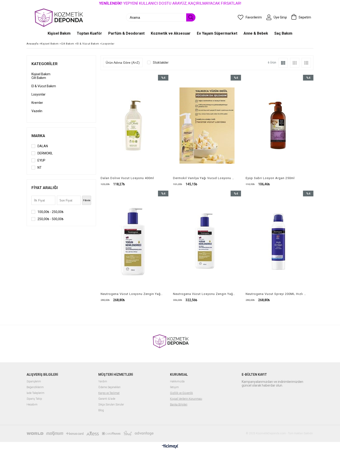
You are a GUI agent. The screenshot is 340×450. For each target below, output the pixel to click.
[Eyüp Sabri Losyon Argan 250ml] (279, 125)
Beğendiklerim (35, 387)
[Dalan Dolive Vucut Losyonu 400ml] (134, 125)
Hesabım (32, 404)
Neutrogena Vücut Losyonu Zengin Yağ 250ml (132, 294)
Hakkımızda (177, 381)
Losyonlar (38, 94)
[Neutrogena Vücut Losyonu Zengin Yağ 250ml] (134, 241)
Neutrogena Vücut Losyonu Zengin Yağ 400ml (204, 294)
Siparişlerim (34, 381)
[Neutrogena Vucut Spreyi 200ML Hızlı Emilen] (279, 241)
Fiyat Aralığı (44, 187)
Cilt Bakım (38, 78)
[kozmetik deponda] (58, 17)
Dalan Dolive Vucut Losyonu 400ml (127, 178)
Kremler (37, 103)
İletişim (174, 387)
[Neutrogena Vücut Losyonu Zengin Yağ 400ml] (207, 241)
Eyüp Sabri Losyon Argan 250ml (270, 178)
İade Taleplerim (35, 393)
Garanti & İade (106, 398)
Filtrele (86, 200)
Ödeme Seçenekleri (109, 387)
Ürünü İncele (151, 130)
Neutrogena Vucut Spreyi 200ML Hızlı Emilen (277, 294)
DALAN (42, 146)
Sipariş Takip (34, 398)
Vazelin (36, 111)
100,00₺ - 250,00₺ (50, 212)
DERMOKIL (45, 153)
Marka (38, 135)
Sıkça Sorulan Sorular (111, 404)
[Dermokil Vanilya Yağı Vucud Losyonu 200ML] (207, 125)
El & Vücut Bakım (43, 86)
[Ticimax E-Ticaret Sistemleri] (170, 446)
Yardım (102, 381)
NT (39, 167)
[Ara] (190, 17)
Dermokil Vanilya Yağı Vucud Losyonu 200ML (204, 178)
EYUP (41, 160)
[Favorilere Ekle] (134, 130)
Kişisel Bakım (40, 74)
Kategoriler (44, 63)
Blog (101, 410)
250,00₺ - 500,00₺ (50, 219)
